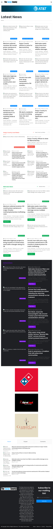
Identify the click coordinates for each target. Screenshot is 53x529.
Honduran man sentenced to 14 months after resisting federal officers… (9, 114)
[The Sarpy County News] (10, 2)
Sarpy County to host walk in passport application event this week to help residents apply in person (18, 165)
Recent (9, 441)
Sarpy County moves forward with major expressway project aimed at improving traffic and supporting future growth (18, 155)
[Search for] (51, 2)
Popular (25, 441)
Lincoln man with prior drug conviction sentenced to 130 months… (25, 81)
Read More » (31, 146)
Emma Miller (38, 41)
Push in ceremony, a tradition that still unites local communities (38, 353)
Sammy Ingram (23, 41)
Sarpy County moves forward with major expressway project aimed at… (42, 79)
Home (34, 526)
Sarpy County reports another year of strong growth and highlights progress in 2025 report (42, 175)
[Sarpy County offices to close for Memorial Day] (7, 454)
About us (39, 526)
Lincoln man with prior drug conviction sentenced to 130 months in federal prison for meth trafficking (37, 243)
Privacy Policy (49, 526)
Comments (43, 441)
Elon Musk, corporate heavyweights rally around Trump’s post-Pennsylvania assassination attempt (38, 315)
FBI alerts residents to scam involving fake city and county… (26, 115)
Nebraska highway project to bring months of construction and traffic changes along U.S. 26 (14, 243)
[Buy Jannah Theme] (26, 8)
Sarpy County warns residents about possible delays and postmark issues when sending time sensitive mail (42, 165)
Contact (43, 526)
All (33, 132)
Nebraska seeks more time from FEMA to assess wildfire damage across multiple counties (37, 209)
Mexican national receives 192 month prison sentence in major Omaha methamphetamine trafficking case (29, 447)
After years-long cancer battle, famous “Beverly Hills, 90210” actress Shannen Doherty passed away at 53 (38, 335)
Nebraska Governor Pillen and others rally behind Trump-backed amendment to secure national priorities (38, 272)
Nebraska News (42, 186)
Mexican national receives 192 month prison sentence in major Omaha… (10, 46)
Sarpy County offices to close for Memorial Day (25, 45)
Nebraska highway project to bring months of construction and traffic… (9, 80)
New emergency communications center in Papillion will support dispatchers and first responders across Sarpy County (18, 176)
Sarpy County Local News (40, 132)
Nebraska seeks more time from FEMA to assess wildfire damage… (41, 46)
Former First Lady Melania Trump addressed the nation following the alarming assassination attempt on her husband (38, 293)
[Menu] (1, 2)
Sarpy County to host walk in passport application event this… (41, 114)
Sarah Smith (6, 41)
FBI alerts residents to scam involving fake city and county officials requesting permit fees (42, 154)
